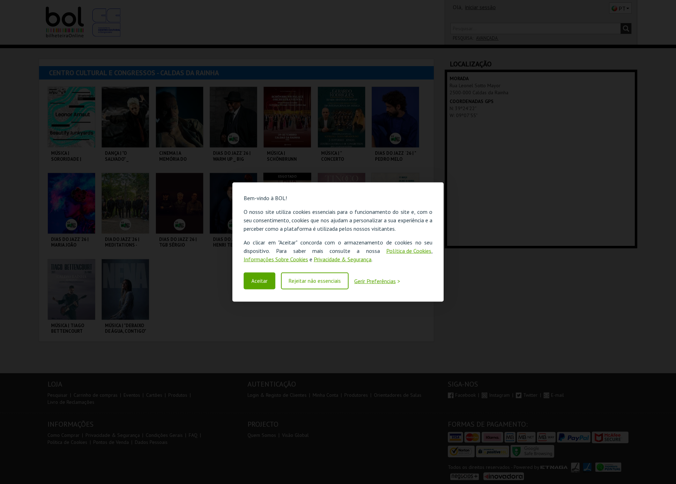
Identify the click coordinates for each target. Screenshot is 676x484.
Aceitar (259, 281)
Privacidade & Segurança (342, 259)
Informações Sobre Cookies (276, 259)
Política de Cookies (408, 250)
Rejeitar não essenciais (315, 281)
